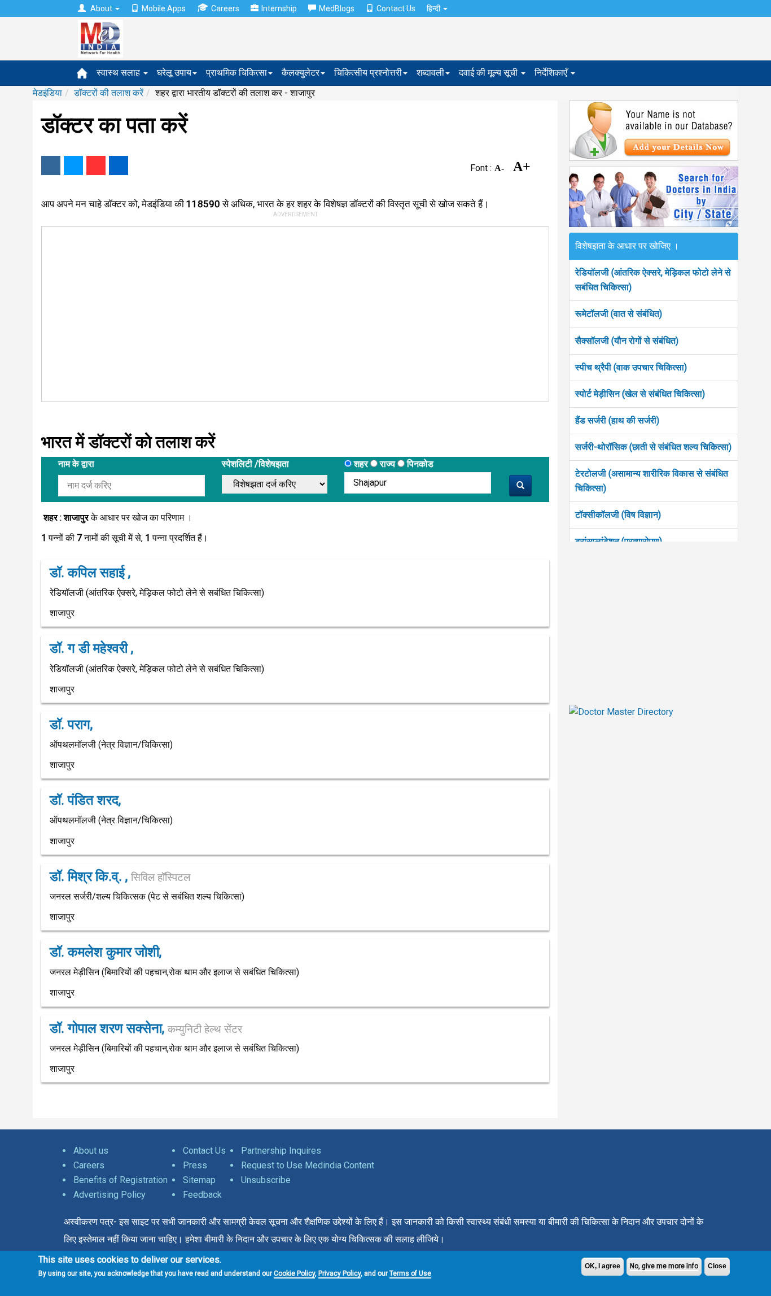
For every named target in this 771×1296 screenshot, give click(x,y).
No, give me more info (664, 1266)
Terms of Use (410, 1273)
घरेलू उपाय (174, 72)
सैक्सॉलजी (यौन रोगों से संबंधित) (626, 340)
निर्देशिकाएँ (552, 72)
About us (90, 1150)
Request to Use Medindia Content (307, 1165)
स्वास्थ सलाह (119, 72)
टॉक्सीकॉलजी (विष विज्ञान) (618, 514)
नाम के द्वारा (76, 464)
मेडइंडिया (47, 93)
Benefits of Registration (120, 1180)
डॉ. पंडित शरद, (85, 800)
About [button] (101, 8)
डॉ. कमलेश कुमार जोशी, (105, 952)
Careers (225, 8)
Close (717, 1266)
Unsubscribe (266, 1180)
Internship (279, 8)
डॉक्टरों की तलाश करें (108, 93)
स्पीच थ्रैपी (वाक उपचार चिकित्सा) (631, 367)
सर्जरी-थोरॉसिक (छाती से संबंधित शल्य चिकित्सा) (653, 447)
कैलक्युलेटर (300, 72)
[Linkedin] (118, 165)
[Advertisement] (290, 311)
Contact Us (395, 8)
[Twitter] (73, 165)
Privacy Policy (339, 1273)
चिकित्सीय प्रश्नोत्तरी (368, 72)
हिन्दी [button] (434, 8)
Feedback (202, 1194)
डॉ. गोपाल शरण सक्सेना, (146, 1028)
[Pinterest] (96, 165)
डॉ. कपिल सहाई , (90, 573)
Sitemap (199, 1180)
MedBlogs (336, 8)
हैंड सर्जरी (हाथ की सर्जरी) (617, 420)
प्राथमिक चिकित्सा (236, 72)
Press (195, 1165)
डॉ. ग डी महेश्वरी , (91, 648)
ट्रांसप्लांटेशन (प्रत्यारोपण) (618, 541)
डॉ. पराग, (71, 724)
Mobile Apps (164, 8)
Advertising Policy (109, 1194)
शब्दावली (430, 72)
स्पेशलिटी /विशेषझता (255, 464)
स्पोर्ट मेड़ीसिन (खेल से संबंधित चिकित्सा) (640, 394)
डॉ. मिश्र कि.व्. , (120, 876)
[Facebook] (50, 165)
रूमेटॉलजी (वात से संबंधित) (618, 313)
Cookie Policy (294, 1273)
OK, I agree (602, 1266)
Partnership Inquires (281, 1150)
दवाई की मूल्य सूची (489, 72)
